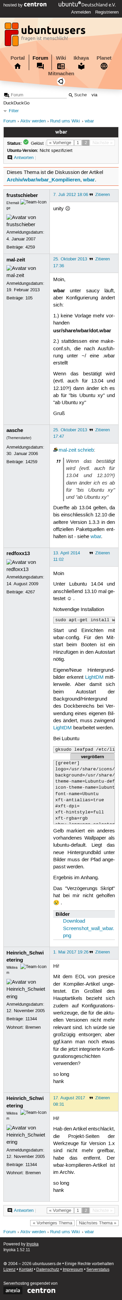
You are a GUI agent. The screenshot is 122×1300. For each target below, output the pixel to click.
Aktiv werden (33, 121)
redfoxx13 (18, 553)
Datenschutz (47, 1269)
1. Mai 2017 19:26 (70, 952)
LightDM (94, 677)
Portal (18, 58)
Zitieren (102, 194)
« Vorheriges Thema (52, 1223)
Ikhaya (81, 58)
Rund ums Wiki (65, 121)
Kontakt (26, 1269)
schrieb (86, 450)
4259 (30, 247)
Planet (104, 58)
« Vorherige (60, 142)
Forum (40, 58)
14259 (31, 462)
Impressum (73, 1269)
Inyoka (32, 1244)
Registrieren (107, 12)
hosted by (13, 5)
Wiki (61, 58)
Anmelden (81, 12)
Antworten (24, 157)
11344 (31, 1019)
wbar (89, 121)
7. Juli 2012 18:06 (70, 194)
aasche (14, 430)
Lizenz (9, 1269)
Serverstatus (97, 1269)
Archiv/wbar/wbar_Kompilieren (43, 179)
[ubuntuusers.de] (45, 36)
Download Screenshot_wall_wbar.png (88, 928)
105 (29, 298)
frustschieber (22, 195)
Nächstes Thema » (97, 1223)
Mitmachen (61, 73)
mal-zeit (15, 259)
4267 (30, 592)
